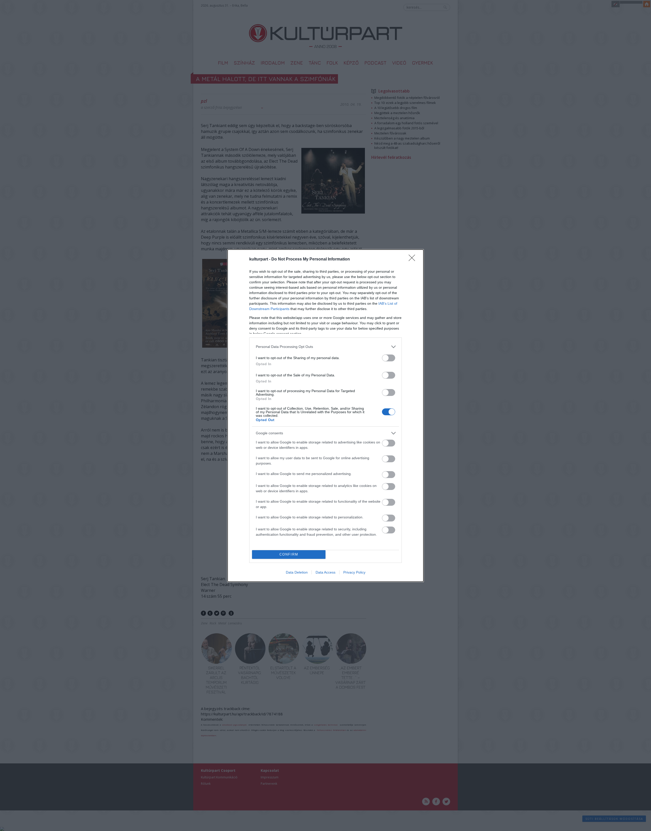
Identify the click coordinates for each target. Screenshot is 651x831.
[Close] (413, 259)
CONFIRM (288, 554)
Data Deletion (297, 572)
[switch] (388, 358)
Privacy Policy (354, 572)
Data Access (325, 572)
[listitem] (325, 346)
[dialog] (325, 416)
